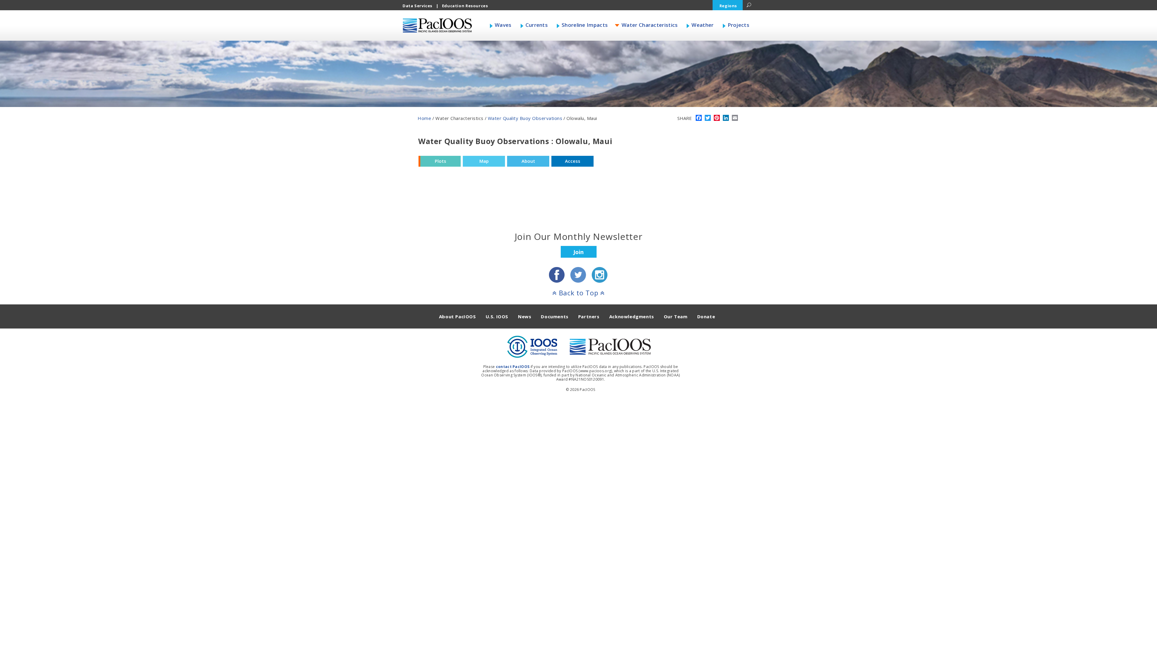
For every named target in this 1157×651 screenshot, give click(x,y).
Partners (589, 316)
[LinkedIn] (726, 118)
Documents (554, 316)
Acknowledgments (631, 316)
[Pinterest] (717, 118)
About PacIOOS (457, 316)
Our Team (676, 316)
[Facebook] (699, 118)
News (524, 316)
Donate (706, 316)
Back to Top (578, 292)
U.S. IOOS (497, 316)
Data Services (417, 5)
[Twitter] (708, 118)
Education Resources (465, 5)
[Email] (735, 118)
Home (424, 118)
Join (578, 252)
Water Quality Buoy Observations (525, 118)
